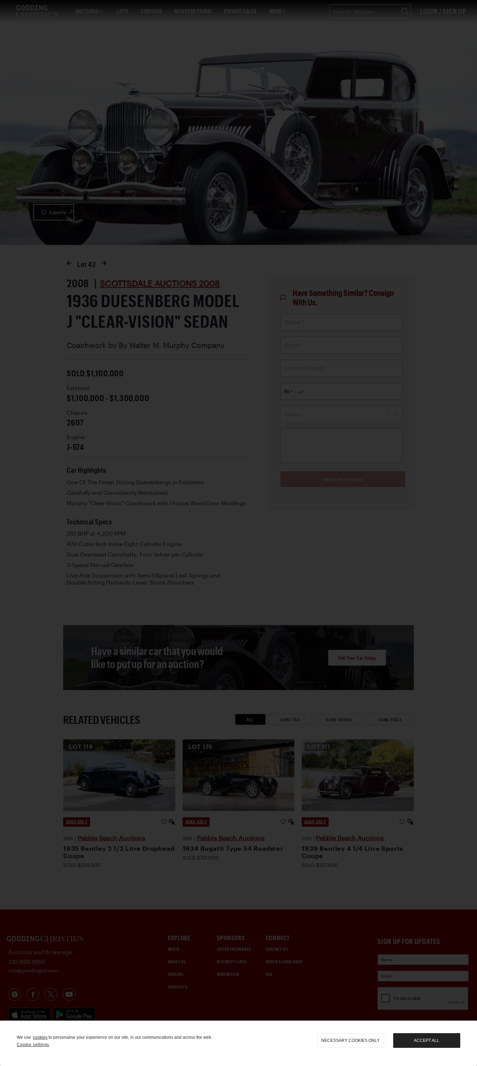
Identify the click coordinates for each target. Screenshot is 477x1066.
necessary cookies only (350, 1040)
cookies (40, 1037)
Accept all (426, 1040)
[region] (238, 1043)
